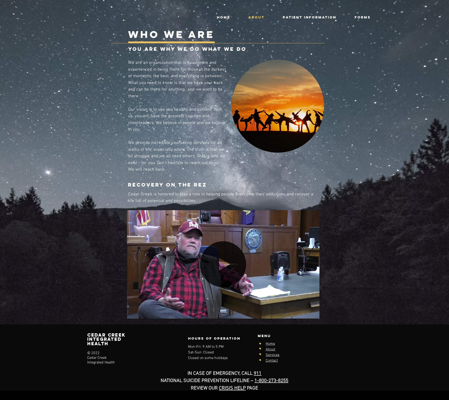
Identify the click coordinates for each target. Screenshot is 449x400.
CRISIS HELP (232, 388)
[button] (362, 17)
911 (257, 373)
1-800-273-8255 (271, 381)
